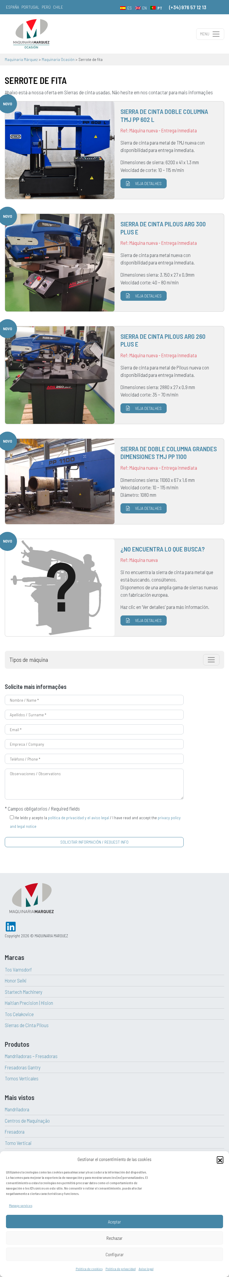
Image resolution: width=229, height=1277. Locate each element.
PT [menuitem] (159, 7)
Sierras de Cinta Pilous (27, 1025)
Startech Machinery (23, 992)
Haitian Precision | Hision (29, 1003)
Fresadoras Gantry (23, 1067)
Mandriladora (17, 1109)
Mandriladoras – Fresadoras (31, 1056)
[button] (220, 1159)
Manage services (20, 1205)
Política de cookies (89, 1269)
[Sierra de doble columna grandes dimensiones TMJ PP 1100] (114, 481)
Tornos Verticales (21, 1078)
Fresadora (14, 1132)
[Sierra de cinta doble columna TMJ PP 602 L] (114, 150)
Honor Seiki (16, 980)
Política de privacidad (121, 1269)
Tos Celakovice (19, 1014)
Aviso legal (146, 1269)
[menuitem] (126, 8)
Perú (46, 7)
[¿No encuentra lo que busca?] (114, 587)
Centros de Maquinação (27, 1121)
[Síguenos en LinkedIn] (11, 926)
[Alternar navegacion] (211, 660)
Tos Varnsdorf (18, 969)
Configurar (115, 1254)
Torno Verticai (18, 1143)
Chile (58, 7)
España (12, 7)
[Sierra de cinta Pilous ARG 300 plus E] (114, 262)
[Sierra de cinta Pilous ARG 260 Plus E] (114, 375)
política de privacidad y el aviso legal (78, 817)
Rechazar (114, 1238)
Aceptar (114, 1221)
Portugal (30, 7)
